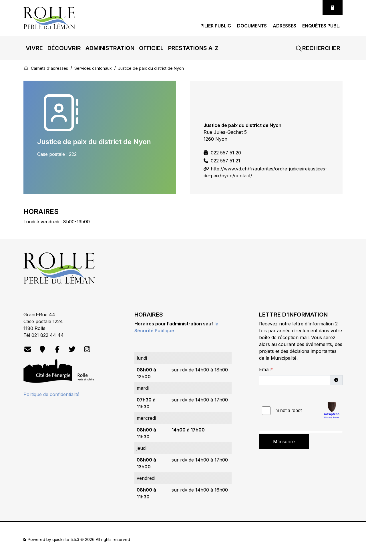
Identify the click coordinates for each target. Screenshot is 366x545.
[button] (34, 48)
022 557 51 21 (224, 161)
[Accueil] (26, 68)
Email (264, 369)
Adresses (284, 26)
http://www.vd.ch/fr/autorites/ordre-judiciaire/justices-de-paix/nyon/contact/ (265, 172)
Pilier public (215, 26)
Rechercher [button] (320, 48)
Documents (252, 26)
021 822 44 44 (47, 335)
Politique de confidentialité (51, 394)
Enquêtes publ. (321, 26)
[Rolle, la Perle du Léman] (49, 17)
